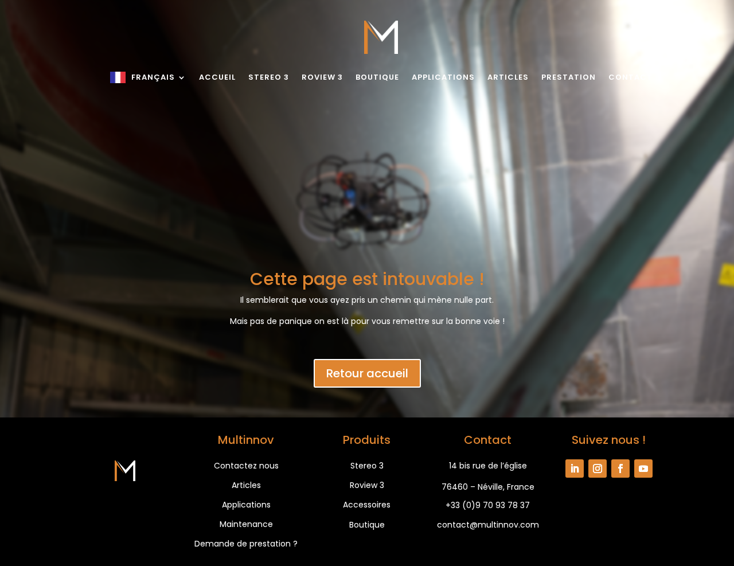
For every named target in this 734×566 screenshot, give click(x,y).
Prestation (568, 77)
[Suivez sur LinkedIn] (574, 468)
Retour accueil (367, 373)
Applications (443, 77)
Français (153, 77)
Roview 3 (322, 77)
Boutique (377, 77)
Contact (630, 77)
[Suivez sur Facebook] (620, 468)
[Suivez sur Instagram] (597, 468)
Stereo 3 (268, 77)
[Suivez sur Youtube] (643, 468)
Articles (508, 77)
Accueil (217, 77)
